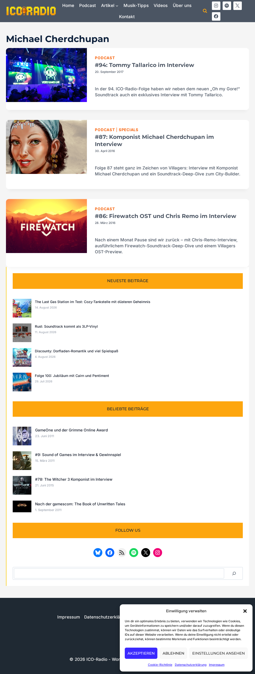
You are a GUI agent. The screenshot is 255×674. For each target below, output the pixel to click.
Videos (161, 5)
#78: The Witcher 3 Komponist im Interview (73, 479)
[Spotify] (227, 5)
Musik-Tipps (136, 5)
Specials (128, 129)
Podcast (87, 5)
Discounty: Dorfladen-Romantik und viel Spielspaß (76, 351)
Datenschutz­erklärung (190, 665)
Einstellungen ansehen (218, 653)
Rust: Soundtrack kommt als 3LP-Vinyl (66, 326)
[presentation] (46, 75)
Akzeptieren (141, 653)
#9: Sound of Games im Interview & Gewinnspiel (78, 454)
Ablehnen (173, 653)
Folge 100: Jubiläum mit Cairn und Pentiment (72, 376)
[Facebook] (216, 16)
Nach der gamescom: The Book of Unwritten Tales (80, 504)
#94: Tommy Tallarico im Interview (144, 65)
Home (68, 5)
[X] (237, 5)
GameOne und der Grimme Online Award (71, 430)
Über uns (182, 5)
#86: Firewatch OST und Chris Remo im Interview (165, 216)
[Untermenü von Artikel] (109, 5)
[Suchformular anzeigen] (204, 10)
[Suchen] (234, 573)
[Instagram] (216, 5)
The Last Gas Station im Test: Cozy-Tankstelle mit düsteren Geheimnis (92, 302)
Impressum (217, 665)
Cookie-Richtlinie (160, 665)
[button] (245, 611)
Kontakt (127, 16)
